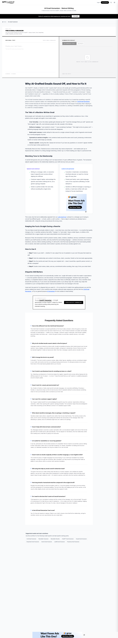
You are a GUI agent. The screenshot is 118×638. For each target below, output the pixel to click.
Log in (98, 2)
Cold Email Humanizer (83, 101)
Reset (82, 43)
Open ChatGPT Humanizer (74, 302)
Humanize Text (70, 43)
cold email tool (62, 217)
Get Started (105, 2)
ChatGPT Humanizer (45, 300)
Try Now (75, 16)
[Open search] (111, 2)
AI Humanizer (51, 291)
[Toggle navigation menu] (114, 2)
